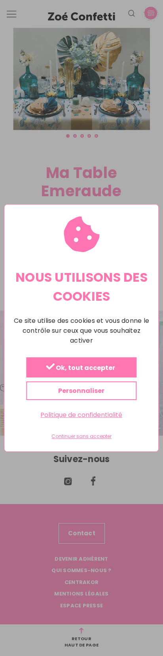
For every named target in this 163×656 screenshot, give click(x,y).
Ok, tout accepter (85, 367)
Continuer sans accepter (81, 437)
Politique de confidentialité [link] (81, 414)
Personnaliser (81, 390)
